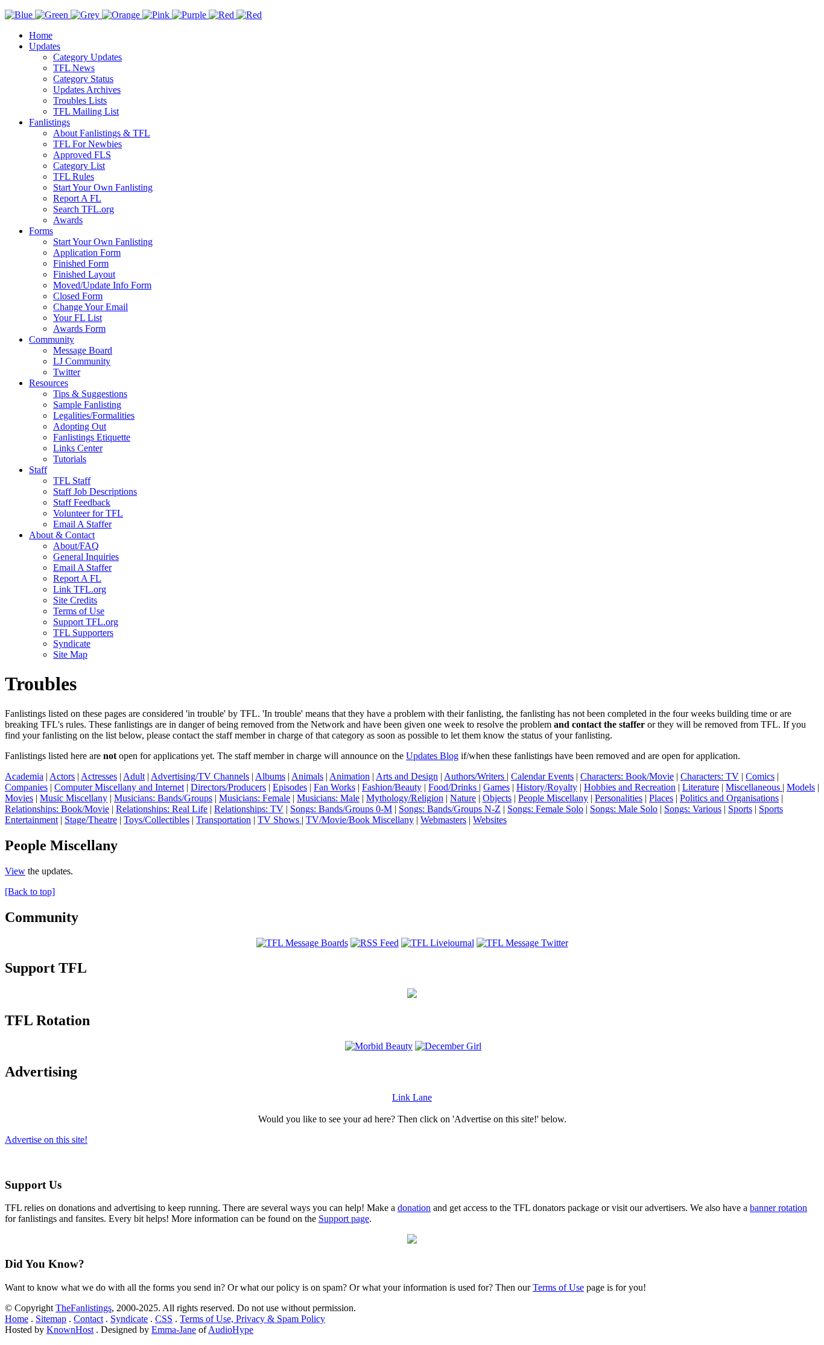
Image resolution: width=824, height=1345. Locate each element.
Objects (497, 798)
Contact (88, 1319)
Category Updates (87, 57)
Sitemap (51, 1319)
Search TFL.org (83, 209)
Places (661, 798)
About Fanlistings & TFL (101, 133)
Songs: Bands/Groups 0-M (341, 809)
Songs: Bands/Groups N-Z (450, 809)
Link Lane (412, 1097)
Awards (68, 220)
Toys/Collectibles (156, 820)
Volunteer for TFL (88, 513)
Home (40, 35)
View (15, 871)
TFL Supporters (83, 633)
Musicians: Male (328, 798)
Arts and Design (407, 776)
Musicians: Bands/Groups (163, 798)
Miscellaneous (754, 787)
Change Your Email (90, 307)
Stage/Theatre (91, 820)
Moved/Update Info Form (102, 285)
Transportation (223, 820)
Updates (44, 46)
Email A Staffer (82, 524)
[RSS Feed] (374, 943)
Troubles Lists (80, 100)
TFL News (74, 68)
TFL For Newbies (87, 144)
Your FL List (77, 318)
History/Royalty (546, 787)
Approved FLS (82, 155)
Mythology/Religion (404, 798)
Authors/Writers (475, 776)
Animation (349, 776)
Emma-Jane (173, 1329)
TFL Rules (73, 176)
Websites (490, 820)
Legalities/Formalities (94, 415)
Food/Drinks (453, 787)
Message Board (82, 350)
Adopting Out (79, 426)
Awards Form (79, 328)
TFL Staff (71, 480)
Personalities (618, 798)
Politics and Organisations (729, 798)
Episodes (290, 787)
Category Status (83, 79)
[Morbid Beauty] (379, 1046)
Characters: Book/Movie (627, 776)
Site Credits (75, 600)
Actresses (99, 776)
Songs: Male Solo (624, 809)
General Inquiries (86, 557)
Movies (19, 798)
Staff (38, 470)
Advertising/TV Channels (200, 776)
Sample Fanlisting (87, 404)
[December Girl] (448, 1046)
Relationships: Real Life (162, 809)
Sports (740, 809)
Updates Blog (432, 756)
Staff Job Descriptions (95, 491)
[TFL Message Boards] (302, 943)
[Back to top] (30, 891)
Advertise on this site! (46, 1139)
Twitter (66, 372)
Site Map (70, 654)
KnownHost (69, 1329)
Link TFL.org (79, 589)
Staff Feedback (81, 502)
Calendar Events (542, 776)
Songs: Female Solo (545, 809)
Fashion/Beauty (392, 787)
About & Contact (62, 535)
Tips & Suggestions (90, 394)
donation (414, 1208)
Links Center (78, 448)
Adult (134, 776)
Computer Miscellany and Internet (119, 787)
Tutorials (69, 459)
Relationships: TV (249, 809)
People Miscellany (553, 798)
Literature (700, 787)
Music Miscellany (73, 798)
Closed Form (78, 296)
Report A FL (77, 198)
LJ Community (81, 361)
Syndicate (71, 643)
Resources (48, 383)
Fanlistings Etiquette (91, 437)
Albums (270, 776)
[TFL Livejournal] (437, 943)
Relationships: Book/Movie (57, 809)
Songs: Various (692, 809)
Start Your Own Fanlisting (103, 187)
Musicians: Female (254, 798)
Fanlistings (49, 122)
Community (51, 339)
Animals (307, 776)
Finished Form (81, 263)
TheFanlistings (83, 1308)
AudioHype (230, 1329)
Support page (344, 1218)
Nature (463, 798)
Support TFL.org (85, 622)
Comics (760, 776)
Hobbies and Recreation (630, 787)
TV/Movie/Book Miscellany (360, 820)
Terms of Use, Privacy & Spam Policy (252, 1319)
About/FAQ (76, 546)
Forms (41, 231)
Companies (26, 787)
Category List (79, 166)
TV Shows (280, 820)
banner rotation (778, 1208)
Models (801, 787)
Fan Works (334, 787)
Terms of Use (78, 611)
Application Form (87, 252)
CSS (164, 1319)
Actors (62, 776)
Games (496, 787)
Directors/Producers (228, 787)
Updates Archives (87, 89)
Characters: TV (709, 776)
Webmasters (443, 820)
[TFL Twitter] (522, 943)
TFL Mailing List (86, 111)
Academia (24, 776)
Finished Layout (84, 274)
